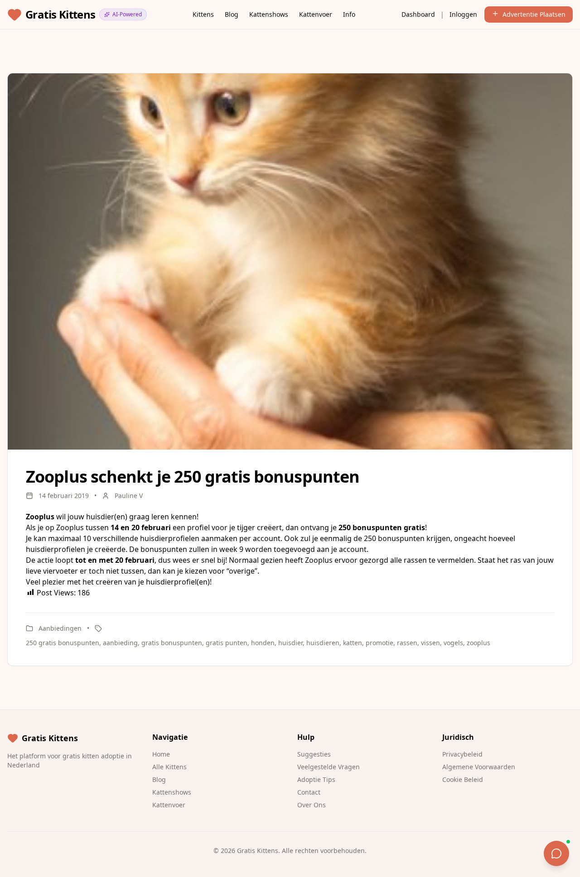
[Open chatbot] (556, 853)
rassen (407, 642)
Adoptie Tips (316, 779)
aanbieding (120, 642)
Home (161, 754)
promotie (379, 642)
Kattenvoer (315, 14)
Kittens (203, 14)
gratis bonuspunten (171, 642)
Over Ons (311, 804)
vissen (430, 642)
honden (263, 642)
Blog (231, 14)
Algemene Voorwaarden (478, 766)
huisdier (290, 642)
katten (352, 642)
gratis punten (226, 642)
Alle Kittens (169, 766)
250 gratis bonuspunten (62, 642)
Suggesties (314, 754)
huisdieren (322, 642)
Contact (308, 792)
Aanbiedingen (60, 628)
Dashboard (418, 14)
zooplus (478, 642)
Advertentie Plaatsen (534, 14)
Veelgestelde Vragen (328, 766)
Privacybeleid (462, 754)
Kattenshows (268, 14)
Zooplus (70, 527)
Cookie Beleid (462, 779)
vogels (453, 642)
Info (349, 14)
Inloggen (463, 14)
